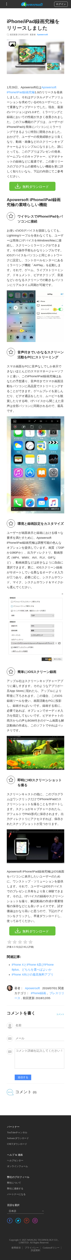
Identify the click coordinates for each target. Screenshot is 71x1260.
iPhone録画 (38, 993)
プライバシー (32, 1247)
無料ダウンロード (35, 187)
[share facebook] (9, 1220)
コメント (60, 1014)
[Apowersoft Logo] (32, 4)
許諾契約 (35, 1250)
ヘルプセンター (15, 1160)
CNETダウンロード (17, 1144)
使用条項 (16, 1247)
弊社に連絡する (15, 1188)
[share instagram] (35, 1220)
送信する (23, 1077)
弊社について (14, 1183)
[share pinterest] (26, 1220)
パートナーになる (16, 1194)
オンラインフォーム (17, 1166)
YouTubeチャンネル (17, 1132)
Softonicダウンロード (18, 1138)
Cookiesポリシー (51, 1247)
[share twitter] (18, 1220)
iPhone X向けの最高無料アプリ (32, 974)
